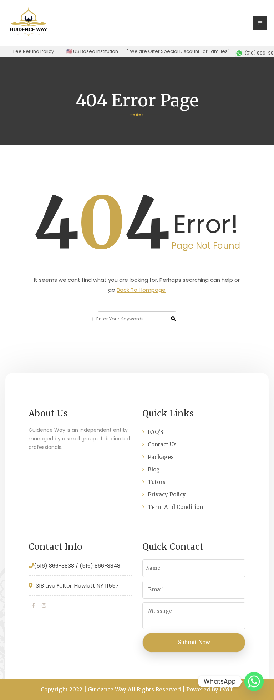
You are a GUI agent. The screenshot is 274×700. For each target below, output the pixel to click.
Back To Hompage (141, 290)
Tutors (157, 482)
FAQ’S (155, 432)
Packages (161, 457)
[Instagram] (44, 605)
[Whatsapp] (254, 681)
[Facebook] (33, 605)
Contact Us (162, 444)
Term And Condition (175, 507)
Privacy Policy (167, 494)
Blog (154, 469)
